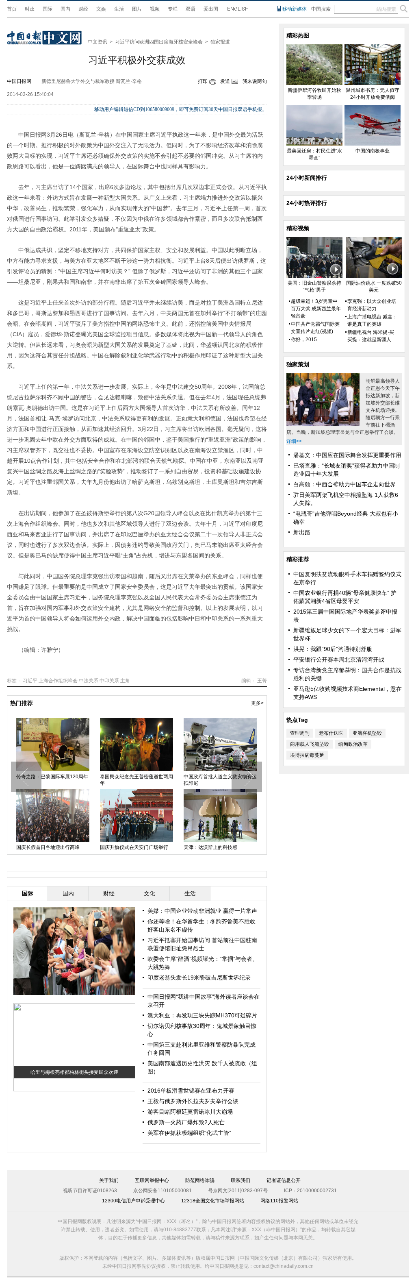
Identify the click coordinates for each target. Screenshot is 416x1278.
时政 (30, 9)
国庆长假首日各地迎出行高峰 (48, 847)
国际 (47, 9)
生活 (119, 9)
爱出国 (211, 9)
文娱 (101, 9)
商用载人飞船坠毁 (309, 744)
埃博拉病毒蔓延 (307, 755)
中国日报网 (19, 81)
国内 (65, 9)
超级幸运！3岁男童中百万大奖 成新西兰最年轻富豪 (316, 308)
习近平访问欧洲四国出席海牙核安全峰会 (159, 42)
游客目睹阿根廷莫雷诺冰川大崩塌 (190, 1111)
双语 (190, 9)
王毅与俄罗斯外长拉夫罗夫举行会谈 (192, 1101)
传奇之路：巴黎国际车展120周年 (52, 776)
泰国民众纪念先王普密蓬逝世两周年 (136, 780)
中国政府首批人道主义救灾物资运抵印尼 (220, 780)
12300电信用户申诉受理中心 (133, 1201)
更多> (257, 703)
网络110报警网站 (279, 1201)
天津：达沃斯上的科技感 (210, 847)
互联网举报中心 (152, 1180)
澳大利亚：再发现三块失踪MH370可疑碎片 (202, 1015)
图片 (137, 9)
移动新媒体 (294, 9)
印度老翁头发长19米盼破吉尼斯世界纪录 (199, 977)
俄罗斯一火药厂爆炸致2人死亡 (186, 1122)
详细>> (294, 441)
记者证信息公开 (283, 1180)
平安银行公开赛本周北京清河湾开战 (338, 659)
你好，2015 (304, 339)
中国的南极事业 (372, 151)
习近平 (30, 681)
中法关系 (88, 681)
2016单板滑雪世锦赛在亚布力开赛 (190, 1090)
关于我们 (109, 1180)
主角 (125, 681)
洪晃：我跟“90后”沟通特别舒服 (332, 649)
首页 (12, 9)
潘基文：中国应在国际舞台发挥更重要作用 (347, 455)
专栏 (173, 9)
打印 (203, 81)
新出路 (301, 532)
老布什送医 (331, 733)
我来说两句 (255, 81)
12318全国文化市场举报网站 (212, 1201)
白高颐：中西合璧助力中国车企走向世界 (344, 484)
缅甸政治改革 (353, 744)
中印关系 (109, 681)
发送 (225, 81)
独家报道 (220, 42)
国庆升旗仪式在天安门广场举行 (134, 847)
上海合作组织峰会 (58, 681)
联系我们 (240, 1180)
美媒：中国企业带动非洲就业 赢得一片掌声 (202, 911)
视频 (155, 9)
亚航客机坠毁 (367, 733)
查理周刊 (300, 733)
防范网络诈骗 (199, 1180)
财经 (83, 9)
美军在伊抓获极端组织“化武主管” (189, 1133)
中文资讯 (97, 42)
